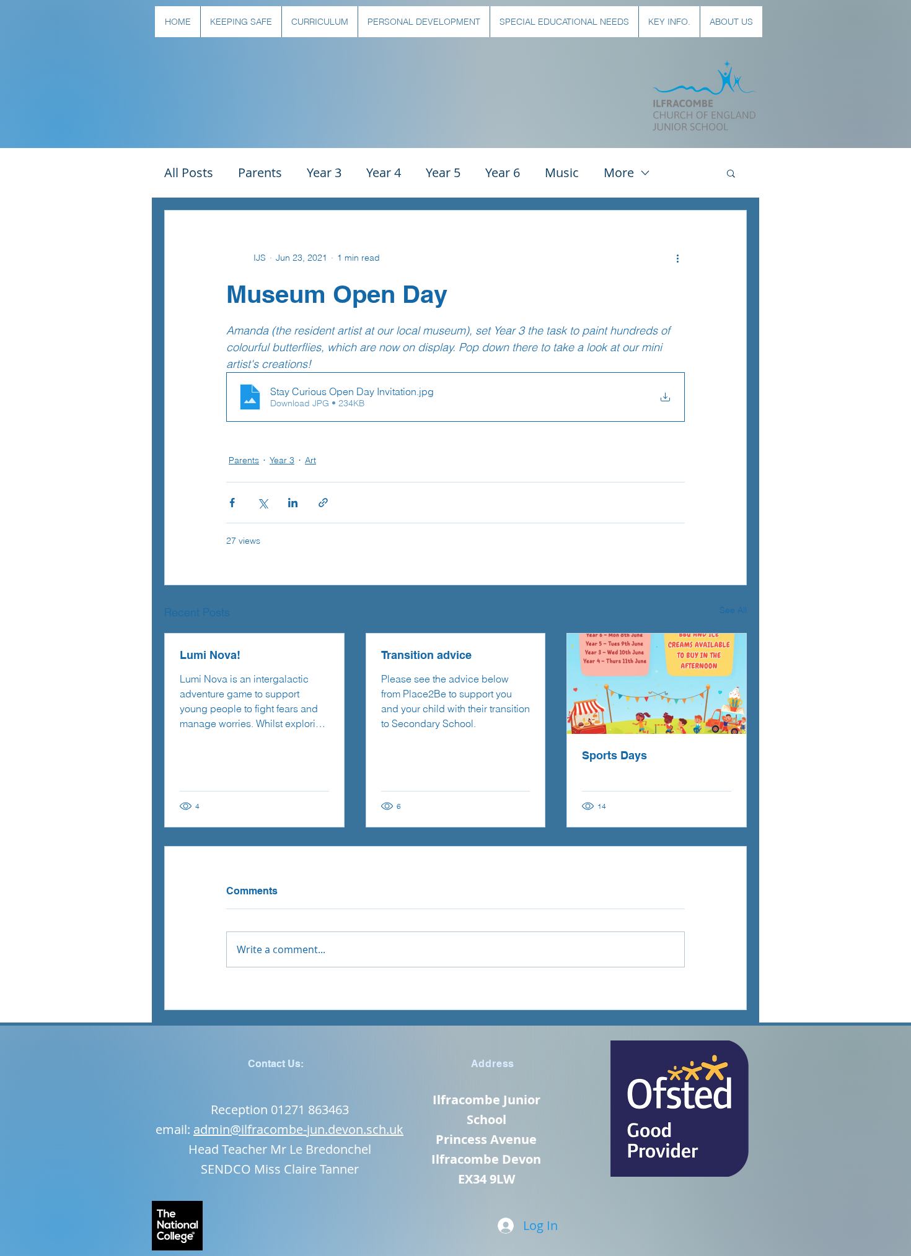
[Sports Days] (656, 684)
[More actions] (677, 257)
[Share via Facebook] (232, 502)
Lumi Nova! (210, 654)
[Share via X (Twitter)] (262, 502)
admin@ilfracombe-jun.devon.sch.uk (298, 1129)
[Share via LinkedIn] (293, 502)
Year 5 (443, 172)
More (619, 172)
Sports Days (614, 755)
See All (733, 610)
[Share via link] (323, 502)
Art (310, 460)
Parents (260, 172)
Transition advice (426, 654)
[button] (240, 21)
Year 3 (324, 172)
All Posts (188, 172)
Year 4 (383, 172)
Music (562, 172)
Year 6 (502, 172)
